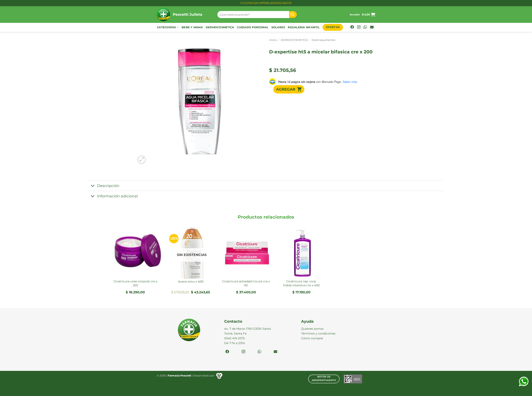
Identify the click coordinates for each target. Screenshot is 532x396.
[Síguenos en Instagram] (359, 27)
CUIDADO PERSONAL (252, 27)
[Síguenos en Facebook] (352, 27)
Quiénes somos (312, 329)
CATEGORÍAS (166, 27)
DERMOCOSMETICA (220, 27)
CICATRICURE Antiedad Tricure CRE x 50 (246, 283)
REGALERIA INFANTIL (304, 27)
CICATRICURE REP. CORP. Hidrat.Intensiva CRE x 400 (301, 283)
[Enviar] (293, 14)
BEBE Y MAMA (192, 27)
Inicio (273, 40)
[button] (355, 14)
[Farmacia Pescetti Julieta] (184, 14)
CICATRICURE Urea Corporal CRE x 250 (135, 283)
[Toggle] (93, 186)
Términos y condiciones (318, 333)
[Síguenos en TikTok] (365, 27)
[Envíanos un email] (372, 27)
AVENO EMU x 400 (190, 281)
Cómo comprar (312, 338)
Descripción (108, 185)
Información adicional (117, 196)
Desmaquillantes (323, 40)
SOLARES (278, 27)
